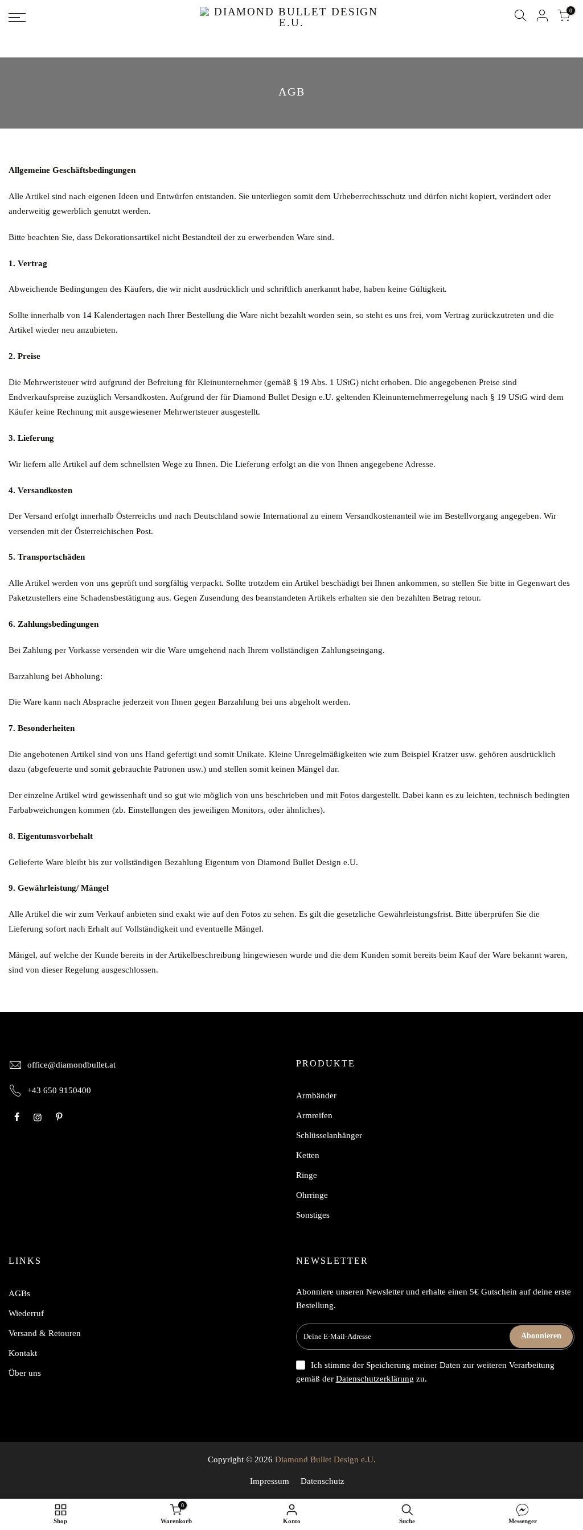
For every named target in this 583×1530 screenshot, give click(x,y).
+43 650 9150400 (59, 1090)
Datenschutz (322, 1481)
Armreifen (314, 1115)
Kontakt (23, 1353)
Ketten (307, 1155)
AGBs (19, 1293)
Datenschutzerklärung (375, 1378)
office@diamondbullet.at (71, 1064)
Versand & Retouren (45, 1333)
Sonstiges (313, 1214)
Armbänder (316, 1095)
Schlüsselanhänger (329, 1135)
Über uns (25, 1373)
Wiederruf (26, 1313)
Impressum (269, 1481)
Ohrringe (312, 1195)
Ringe (306, 1175)
